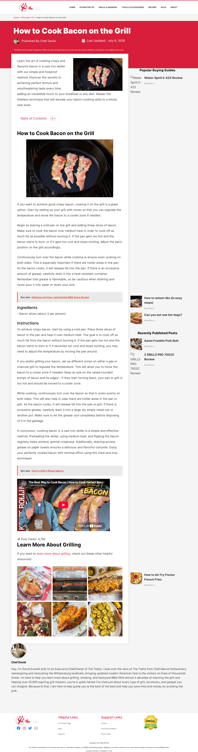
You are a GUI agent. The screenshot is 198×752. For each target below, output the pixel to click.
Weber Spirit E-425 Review (163, 78)
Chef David (48, 41)
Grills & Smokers (108, 7)
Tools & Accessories (132, 7)
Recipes (152, 7)
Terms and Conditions (108, 728)
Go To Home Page (64, 723)
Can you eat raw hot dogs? (163, 315)
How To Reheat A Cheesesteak (105, 583)
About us (61, 734)
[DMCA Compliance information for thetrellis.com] (150, 723)
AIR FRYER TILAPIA (69, 619)
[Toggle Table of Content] (51, 118)
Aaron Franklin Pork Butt (161, 340)
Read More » (149, 83)
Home (72, 7)
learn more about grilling (53, 553)
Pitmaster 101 (87, 7)
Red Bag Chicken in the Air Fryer (34, 583)
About (173, 7)
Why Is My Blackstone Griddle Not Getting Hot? (69, 583)
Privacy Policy (106, 734)
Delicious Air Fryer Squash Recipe (105, 619)
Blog (163, 7)
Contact (104, 723)
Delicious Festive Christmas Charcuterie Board (34, 619)
